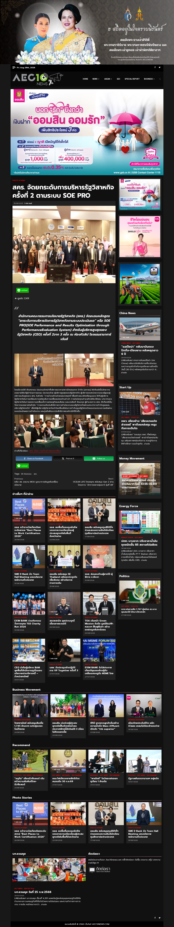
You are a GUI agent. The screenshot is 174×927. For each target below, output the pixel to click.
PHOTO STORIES (18, 180)
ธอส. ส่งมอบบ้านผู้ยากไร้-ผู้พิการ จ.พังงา (99, 556)
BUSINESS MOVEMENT (22, 720)
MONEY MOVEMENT (130, 476)
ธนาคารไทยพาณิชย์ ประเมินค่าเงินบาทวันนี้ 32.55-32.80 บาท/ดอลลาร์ (139, 484)
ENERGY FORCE (127, 537)
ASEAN (107, 79)
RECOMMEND (38, 775)
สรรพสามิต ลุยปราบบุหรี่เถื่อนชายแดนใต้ (64, 603)
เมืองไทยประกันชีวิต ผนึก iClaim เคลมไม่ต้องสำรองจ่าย (144, 705)
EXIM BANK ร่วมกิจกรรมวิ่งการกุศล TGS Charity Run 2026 (28, 603)
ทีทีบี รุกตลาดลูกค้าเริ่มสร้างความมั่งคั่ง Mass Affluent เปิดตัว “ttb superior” (106, 705)
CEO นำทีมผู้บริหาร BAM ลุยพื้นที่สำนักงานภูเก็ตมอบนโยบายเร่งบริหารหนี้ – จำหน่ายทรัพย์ (28, 650)
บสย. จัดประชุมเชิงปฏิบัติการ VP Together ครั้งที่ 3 (64, 650)
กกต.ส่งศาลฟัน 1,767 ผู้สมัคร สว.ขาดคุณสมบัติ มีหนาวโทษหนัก (123, 592)
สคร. (35, 474)
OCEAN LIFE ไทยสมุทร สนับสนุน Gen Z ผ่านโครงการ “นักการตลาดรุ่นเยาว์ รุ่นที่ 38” (93, 481)
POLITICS (18, 775)
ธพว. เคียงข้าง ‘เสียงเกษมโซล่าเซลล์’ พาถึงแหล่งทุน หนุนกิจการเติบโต (139, 403)
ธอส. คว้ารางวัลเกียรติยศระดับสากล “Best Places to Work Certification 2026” (28, 509)
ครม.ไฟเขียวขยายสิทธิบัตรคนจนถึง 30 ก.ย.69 (68, 761)
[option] (139, 480)
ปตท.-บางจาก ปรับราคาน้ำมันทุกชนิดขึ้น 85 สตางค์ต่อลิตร (139, 522)
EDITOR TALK (29, 888)
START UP (135, 417)
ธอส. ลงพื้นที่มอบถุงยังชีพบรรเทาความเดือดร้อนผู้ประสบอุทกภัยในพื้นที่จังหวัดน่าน (64, 509)
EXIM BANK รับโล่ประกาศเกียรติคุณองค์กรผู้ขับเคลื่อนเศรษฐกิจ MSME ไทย (99, 650)
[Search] (160, 79)
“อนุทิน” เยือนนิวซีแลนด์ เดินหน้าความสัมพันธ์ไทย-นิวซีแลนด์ (30, 761)
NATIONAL (66, 775)
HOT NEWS (136, 343)
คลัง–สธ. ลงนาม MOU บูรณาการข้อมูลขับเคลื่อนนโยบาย (36, 481)
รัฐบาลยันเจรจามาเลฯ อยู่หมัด (144, 761)
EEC (118, 79)
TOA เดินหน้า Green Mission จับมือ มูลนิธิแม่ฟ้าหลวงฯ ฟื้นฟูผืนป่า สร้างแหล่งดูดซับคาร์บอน (99, 603)
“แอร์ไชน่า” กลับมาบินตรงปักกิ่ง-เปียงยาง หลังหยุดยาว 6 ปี (139, 329)
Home (85, 79)
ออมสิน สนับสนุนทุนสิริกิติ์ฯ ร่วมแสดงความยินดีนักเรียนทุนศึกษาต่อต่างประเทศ (99, 509)
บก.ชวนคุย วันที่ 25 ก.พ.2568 (49, 869)
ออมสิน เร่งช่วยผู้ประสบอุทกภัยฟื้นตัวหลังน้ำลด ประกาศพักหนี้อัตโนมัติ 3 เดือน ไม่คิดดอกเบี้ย (68, 705)
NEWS (94, 79)
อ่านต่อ (124, 372)
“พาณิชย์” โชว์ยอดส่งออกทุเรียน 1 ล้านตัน (106, 761)
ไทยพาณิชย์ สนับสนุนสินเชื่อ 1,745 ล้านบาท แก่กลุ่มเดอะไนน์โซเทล (30, 705)
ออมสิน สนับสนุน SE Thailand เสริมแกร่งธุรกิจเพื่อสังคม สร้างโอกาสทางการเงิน (64, 556)
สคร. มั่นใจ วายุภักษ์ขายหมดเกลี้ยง (45, 450)
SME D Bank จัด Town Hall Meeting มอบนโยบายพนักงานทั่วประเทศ (28, 556)
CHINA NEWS (126, 343)
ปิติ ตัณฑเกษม (26, 474)
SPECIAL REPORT (132, 79)
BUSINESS (148, 79)
